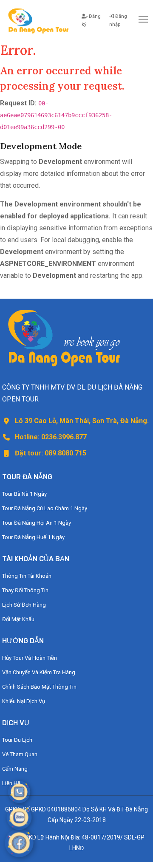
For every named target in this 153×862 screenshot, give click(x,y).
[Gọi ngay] (19, 792)
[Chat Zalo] (19, 817)
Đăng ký (91, 21)
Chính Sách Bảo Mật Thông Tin (39, 687)
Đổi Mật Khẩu (18, 619)
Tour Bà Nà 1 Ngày (24, 494)
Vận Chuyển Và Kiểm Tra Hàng (38, 672)
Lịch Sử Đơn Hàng (24, 605)
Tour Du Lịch (17, 740)
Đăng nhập (118, 21)
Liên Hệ (11, 783)
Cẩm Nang (15, 769)
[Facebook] (19, 843)
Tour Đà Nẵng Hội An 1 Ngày (36, 523)
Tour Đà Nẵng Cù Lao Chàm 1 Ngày (44, 508)
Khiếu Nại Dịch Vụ (23, 701)
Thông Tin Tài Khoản (26, 576)
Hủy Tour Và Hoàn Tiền (29, 658)
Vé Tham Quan (19, 754)
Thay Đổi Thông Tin (25, 590)
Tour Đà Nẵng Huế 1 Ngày (33, 537)
